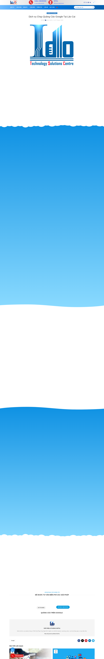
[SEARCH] (93, 7)
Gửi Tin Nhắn (41, 607)
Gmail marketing (53, 195)
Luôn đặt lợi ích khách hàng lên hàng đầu (54, 198)
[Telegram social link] (93, 640)
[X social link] (86, 2)
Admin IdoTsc (50, 20)
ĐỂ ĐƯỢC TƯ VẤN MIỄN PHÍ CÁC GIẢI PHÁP (54, 203)
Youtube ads (53, 192)
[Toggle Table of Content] (57, 185)
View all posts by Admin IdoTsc (52, 633)
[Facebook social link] (84, 2)
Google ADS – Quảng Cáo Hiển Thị (53, 189)
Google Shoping (53, 191)
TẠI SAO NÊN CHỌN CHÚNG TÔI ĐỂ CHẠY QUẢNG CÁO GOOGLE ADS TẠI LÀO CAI (52, 197)
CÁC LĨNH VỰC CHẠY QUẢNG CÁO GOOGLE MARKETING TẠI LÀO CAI (53, 186)
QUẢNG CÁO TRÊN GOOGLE (52, 613)
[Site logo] (13, 2)
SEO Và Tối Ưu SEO (53, 194)
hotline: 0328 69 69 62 (63, 607)
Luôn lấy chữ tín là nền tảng (54, 199)
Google (13, 640)
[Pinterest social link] (88, 2)
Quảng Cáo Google (52, 13)
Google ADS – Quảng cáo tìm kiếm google (53, 188)
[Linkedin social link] (90, 2)
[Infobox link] (37, 2)
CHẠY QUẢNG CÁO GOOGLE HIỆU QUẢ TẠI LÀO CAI (52, 202)
